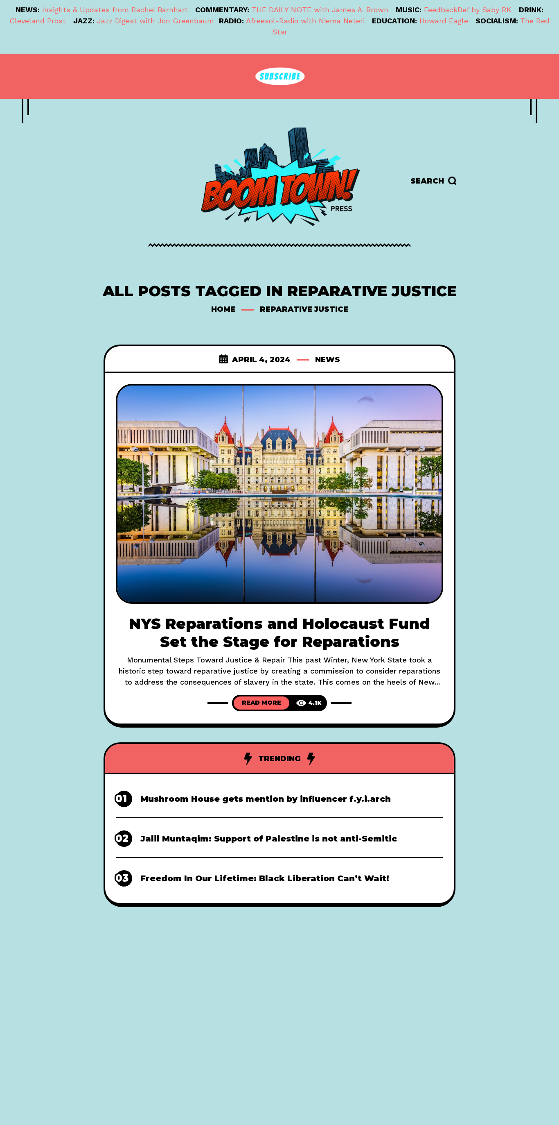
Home (223, 309)
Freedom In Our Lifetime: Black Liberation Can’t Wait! (264, 878)
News (327, 359)
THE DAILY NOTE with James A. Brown (320, 9)
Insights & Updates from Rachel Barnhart (115, 9)
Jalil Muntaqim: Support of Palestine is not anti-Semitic (268, 839)
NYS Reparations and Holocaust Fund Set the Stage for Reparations (279, 633)
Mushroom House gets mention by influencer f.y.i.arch (265, 799)
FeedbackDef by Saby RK (468, 9)
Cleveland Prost (37, 20)
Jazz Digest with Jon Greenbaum (155, 20)
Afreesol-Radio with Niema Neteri (305, 20)
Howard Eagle (443, 20)
